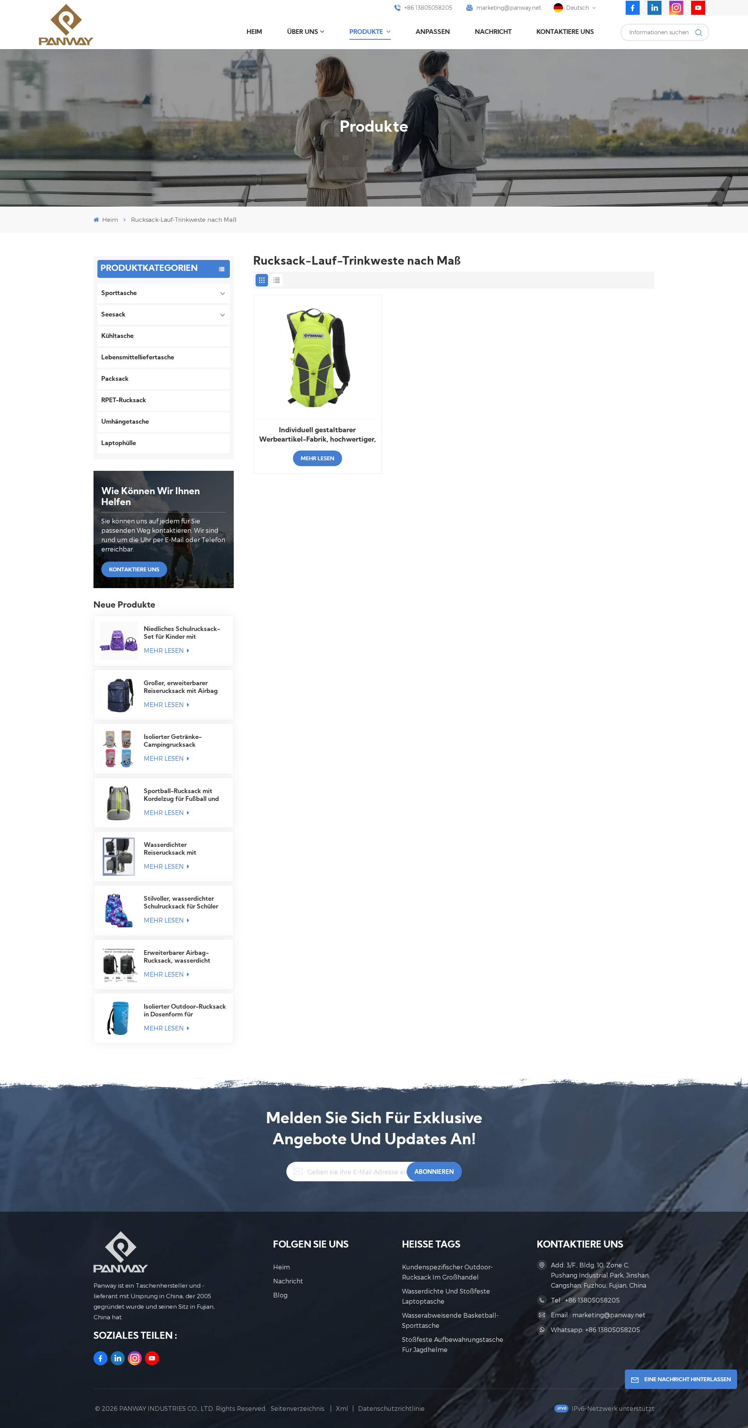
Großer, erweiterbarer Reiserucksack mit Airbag (181, 687)
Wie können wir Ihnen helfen (150, 497)
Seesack (113, 315)
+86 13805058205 (428, 7)
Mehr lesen (164, 650)
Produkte (367, 32)
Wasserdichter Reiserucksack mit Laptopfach (170, 849)
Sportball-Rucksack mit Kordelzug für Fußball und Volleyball (181, 795)
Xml (342, 1408)
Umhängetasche (125, 422)
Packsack (115, 379)
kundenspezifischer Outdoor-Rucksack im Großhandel (447, 1272)
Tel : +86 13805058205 (585, 1300)
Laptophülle (118, 443)
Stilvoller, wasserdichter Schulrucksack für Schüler (181, 903)
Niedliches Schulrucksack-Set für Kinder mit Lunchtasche (182, 633)
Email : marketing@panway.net (598, 1314)
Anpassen (433, 32)
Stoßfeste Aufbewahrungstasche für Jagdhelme (452, 1344)
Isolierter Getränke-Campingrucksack (173, 741)
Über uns (302, 32)
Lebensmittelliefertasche (137, 358)
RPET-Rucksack (123, 401)
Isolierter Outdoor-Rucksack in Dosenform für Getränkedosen (185, 1011)
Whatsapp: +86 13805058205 (595, 1329)
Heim (254, 32)
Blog (280, 1295)
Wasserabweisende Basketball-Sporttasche (450, 1320)
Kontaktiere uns (565, 32)
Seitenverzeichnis (298, 1408)
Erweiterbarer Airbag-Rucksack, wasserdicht (177, 957)
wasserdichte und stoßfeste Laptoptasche (446, 1296)
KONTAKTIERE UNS (134, 570)
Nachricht (493, 32)
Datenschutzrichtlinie (391, 1408)
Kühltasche (117, 336)
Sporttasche (119, 293)
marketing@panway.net (508, 7)
